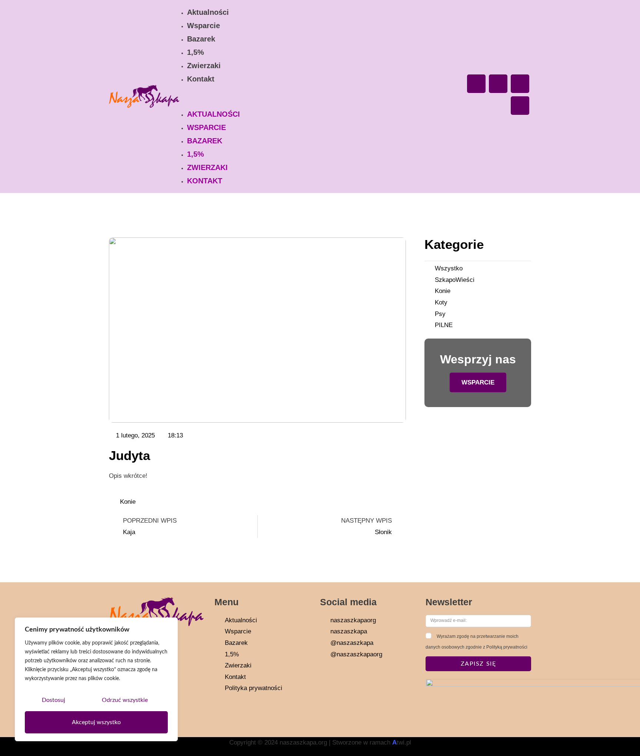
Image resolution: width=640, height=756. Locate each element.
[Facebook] (476, 83)
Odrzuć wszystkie (125, 700)
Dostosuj (53, 700)
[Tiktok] (520, 105)
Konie (128, 501)
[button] (318, 96)
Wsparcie (203, 25)
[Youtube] (520, 83)
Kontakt (200, 79)
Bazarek (201, 39)
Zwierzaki (204, 65)
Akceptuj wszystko (96, 722)
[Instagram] (498, 83)
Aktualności (208, 12)
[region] (96, 679)
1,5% (195, 52)
